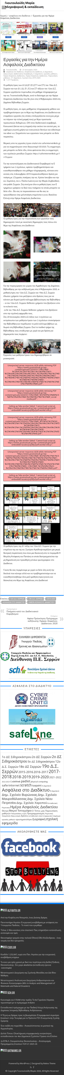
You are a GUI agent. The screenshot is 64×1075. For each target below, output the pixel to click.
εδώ (24, 150)
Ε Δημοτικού (38, 74)
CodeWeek (15, 781)
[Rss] (31, 1067)
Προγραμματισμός (36, 813)
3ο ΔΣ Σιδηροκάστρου (41, 761)
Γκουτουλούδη (11, 70)
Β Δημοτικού (54, 791)
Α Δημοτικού (46, 786)
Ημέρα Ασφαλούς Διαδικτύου (14, 76)
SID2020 (42, 147)
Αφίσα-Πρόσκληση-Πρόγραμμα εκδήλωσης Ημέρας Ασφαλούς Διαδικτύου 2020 (42, 620)
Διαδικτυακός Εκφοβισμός (23, 74)
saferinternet (11, 785)
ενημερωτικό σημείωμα (51, 816)
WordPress (25, 1063)
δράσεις (24, 816)
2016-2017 (41, 772)
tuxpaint (36, 785)
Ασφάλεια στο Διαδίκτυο (33, 72)
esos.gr (11, 948)
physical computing (39, 781)
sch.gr (11, 993)
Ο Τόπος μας (38, 811)
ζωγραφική (39, 819)
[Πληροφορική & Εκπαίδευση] (32, 5)
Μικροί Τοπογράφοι (20, 810)
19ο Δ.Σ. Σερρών (36, 599)
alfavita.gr (13, 911)
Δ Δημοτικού (47, 72)
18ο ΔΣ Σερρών (30, 767)
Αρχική (3, 16)
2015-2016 (25, 772)
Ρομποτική (49, 814)
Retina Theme (49, 1063)
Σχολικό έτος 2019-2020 (31, 78)
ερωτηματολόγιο (24, 819)
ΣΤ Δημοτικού (16, 78)
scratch (26, 785)
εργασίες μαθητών (50, 74)
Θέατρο (5, 811)
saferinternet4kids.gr (51, 143)
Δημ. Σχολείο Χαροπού (32, 803)
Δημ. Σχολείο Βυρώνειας (19, 795)
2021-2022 (55, 777)
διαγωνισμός (16, 816)
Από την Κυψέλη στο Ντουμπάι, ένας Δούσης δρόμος (24, 917)
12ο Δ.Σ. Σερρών (17, 599)
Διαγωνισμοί (8, 74)
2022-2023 (6, 782)
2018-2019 (21, 776)
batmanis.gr (14, 1051)
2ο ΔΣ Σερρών (41, 757)
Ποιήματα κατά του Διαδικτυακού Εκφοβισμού (22, 611)
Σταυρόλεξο (6, 816)
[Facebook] (33, 1067)
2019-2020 (51, 599)
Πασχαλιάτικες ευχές (18, 814)
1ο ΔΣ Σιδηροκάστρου (16, 757)
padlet (25, 781)
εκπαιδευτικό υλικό (35, 816)
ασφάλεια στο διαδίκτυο (19, 16)
